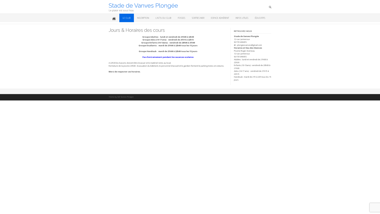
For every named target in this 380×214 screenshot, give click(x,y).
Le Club (127, 17)
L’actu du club (163, 17)
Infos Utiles (242, 17)
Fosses (181, 17)
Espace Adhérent (220, 17)
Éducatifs (260, 17)
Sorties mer (198, 17)
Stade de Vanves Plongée (143, 5)
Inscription (143, 17)
